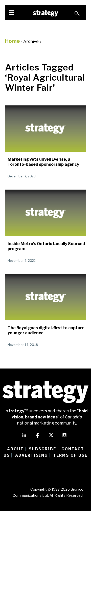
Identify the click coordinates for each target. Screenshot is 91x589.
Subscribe (42, 448)
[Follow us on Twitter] (51, 437)
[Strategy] (45, 13)
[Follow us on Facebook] (37, 437)
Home (12, 41)
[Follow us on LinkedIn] (24, 437)
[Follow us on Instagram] (64, 437)
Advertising (31, 455)
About (15, 448)
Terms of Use (70, 455)
